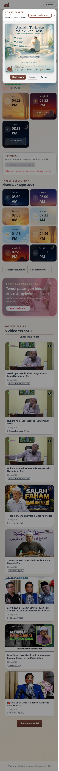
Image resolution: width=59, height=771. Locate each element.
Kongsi (31, 74)
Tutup (43, 74)
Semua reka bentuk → (39, 15)
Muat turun (17, 74)
